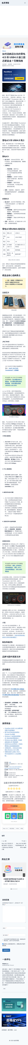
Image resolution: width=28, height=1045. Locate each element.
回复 (4, 988)
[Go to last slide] (4, 875)
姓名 (4, 928)
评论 (4, 904)
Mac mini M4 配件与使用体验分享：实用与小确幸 (20, 844)
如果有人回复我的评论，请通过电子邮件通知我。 (13, 944)
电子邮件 (6, 935)
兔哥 (6, 64)
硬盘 (21, 828)
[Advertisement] (14, 20)
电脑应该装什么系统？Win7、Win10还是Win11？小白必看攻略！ (13, 753)
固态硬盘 (12, 828)
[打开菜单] (25, 3)
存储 (17, 828)
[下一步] (24, 875)
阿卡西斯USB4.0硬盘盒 (17, 689)
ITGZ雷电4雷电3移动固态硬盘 (10, 695)
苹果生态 (4, 51)
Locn (15, 1030)
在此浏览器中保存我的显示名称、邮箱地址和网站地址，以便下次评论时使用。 (14, 939)
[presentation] (14, 869)
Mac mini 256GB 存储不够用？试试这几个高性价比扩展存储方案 (7, 845)
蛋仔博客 (10, 1030)
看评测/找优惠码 (9, 78)
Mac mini (5, 828)
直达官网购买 (20, 78)
